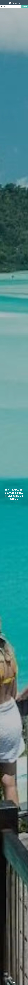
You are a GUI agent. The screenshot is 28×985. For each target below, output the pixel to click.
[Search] (20, 6)
